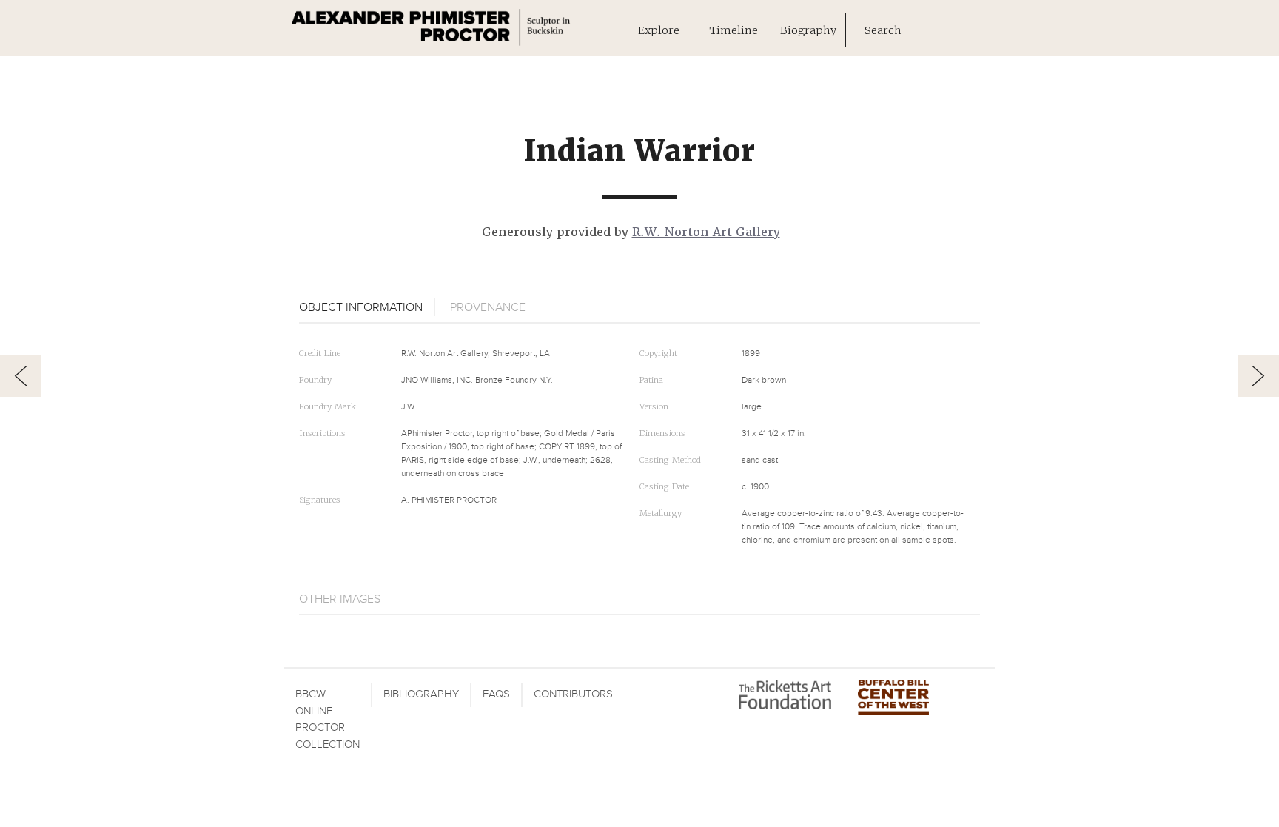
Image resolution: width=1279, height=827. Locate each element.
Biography (808, 30)
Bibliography (421, 694)
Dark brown (764, 380)
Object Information (361, 307)
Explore (658, 30)
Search (883, 30)
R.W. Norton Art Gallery (706, 232)
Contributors (573, 694)
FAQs (496, 694)
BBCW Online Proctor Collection (327, 719)
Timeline (733, 30)
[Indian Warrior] (20, 376)
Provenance (488, 307)
